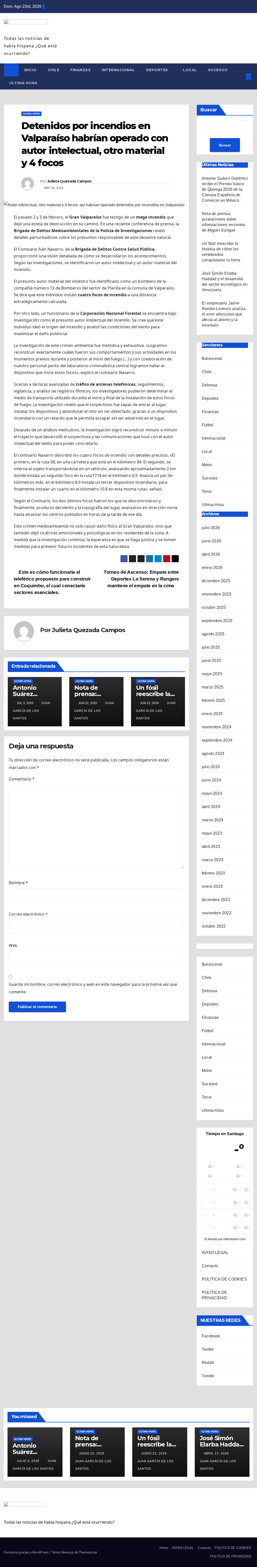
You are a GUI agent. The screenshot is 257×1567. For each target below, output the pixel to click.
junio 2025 (211, 660)
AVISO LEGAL (215, 1252)
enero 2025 (212, 714)
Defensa (209, 385)
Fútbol (207, 425)
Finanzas (80, 70)
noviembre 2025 (216, 594)
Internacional (118, 70)
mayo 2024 (212, 793)
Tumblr (208, 1376)
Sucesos (218, 70)
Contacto (210, 1266)
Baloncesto (212, 358)
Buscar (209, 110)
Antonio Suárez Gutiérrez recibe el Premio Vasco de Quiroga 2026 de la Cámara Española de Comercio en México (225, 189)
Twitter (208, 1349)
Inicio (30, 70)
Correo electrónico (28, 914)
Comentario (22, 779)
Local (190, 70)
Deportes (157, 70)
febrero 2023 (213, 873)
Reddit (208, 1362)
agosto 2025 (213, 634)
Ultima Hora (23, 83)
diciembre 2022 (216, 900)
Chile (53, 70)
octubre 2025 (214, 607)
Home (164, 1548)
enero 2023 (212, 886)
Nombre (18, 883)
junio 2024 (211, 780)
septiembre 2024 (217, 740)
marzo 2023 (212, 860)
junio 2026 (211, 541)
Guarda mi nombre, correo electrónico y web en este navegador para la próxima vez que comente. (93, 988)
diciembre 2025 (216, 581)
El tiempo (211, 1239)
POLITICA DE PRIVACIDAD (230, 1556)
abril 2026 (211, 554)
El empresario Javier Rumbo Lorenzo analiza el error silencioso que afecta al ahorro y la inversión (223, 314)
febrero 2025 (213, 700)
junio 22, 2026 (92, 1453)
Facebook (211, 1336)
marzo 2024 (212, 820)
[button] (240, 76)
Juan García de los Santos (31, 710)
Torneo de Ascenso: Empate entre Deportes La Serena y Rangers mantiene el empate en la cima (141, 578)
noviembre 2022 (216, 913)
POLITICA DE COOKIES (224, 1279)
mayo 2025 (212, 674)
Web (13, 945)
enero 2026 (212, 567)
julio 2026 (211, 528)
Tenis (207, 491)
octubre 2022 (214, 926)
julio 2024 (211, 767)
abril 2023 (211, 846)
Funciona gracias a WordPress (26, 1552)
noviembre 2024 (216, 727)
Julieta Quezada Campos (69, 181)
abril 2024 (211, 807)
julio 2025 (211, 647)
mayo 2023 (212, 833)
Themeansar (88, 1552)
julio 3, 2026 (28, 1461)
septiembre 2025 (217, 621)
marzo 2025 (212, 687)
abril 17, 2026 (217, 1453)
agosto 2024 (213, 753)
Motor (207, 465)
